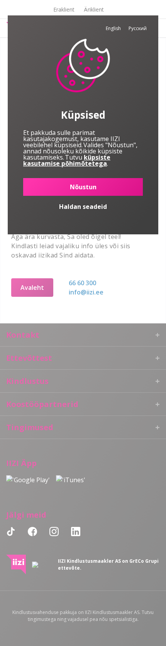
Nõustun (83, 187)
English (113, 28)
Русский (138, 28)
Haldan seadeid (83, 206)
